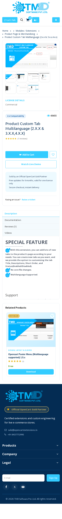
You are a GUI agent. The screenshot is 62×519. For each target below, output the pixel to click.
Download (31, 372)
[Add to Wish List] (52, 316)
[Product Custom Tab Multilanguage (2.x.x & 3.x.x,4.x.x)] (10, 76)
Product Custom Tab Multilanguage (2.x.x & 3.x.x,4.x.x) (31, 37)
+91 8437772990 (16, 434)
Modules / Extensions (26, 30)
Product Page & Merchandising (20, 33)
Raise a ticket (28, 199)
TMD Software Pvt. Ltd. (25, 498)
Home (6, 30)
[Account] (35, 20)
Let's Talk (10, 20)
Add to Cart (28, 154)
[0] (27, 20)
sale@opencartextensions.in (22, 429)
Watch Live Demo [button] (31, 164)
